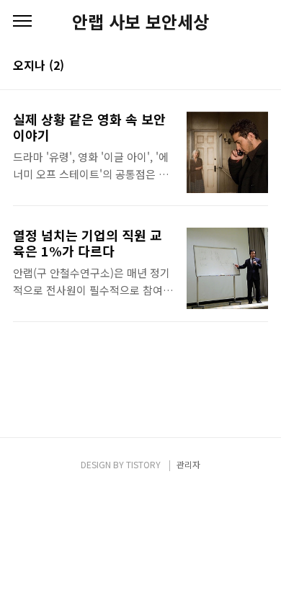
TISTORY (143, 464)
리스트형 (259, 66)
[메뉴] (22, 21)
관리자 (188, 464)
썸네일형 (239, 66)
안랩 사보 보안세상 (140, 21)
